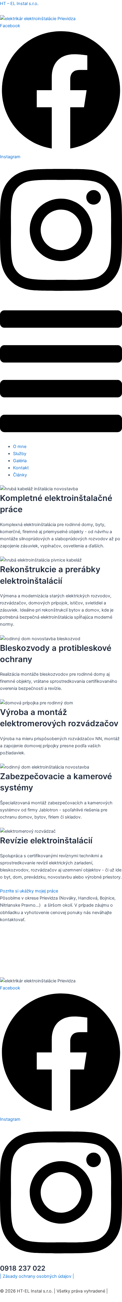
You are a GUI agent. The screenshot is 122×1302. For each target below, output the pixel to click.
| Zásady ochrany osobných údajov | (37, 1276)
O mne (19, 446)
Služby (19, 453)
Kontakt (21, 467)
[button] (61, 372)
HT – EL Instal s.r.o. (19, 3)
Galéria (20, 460)
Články (20, 475)
